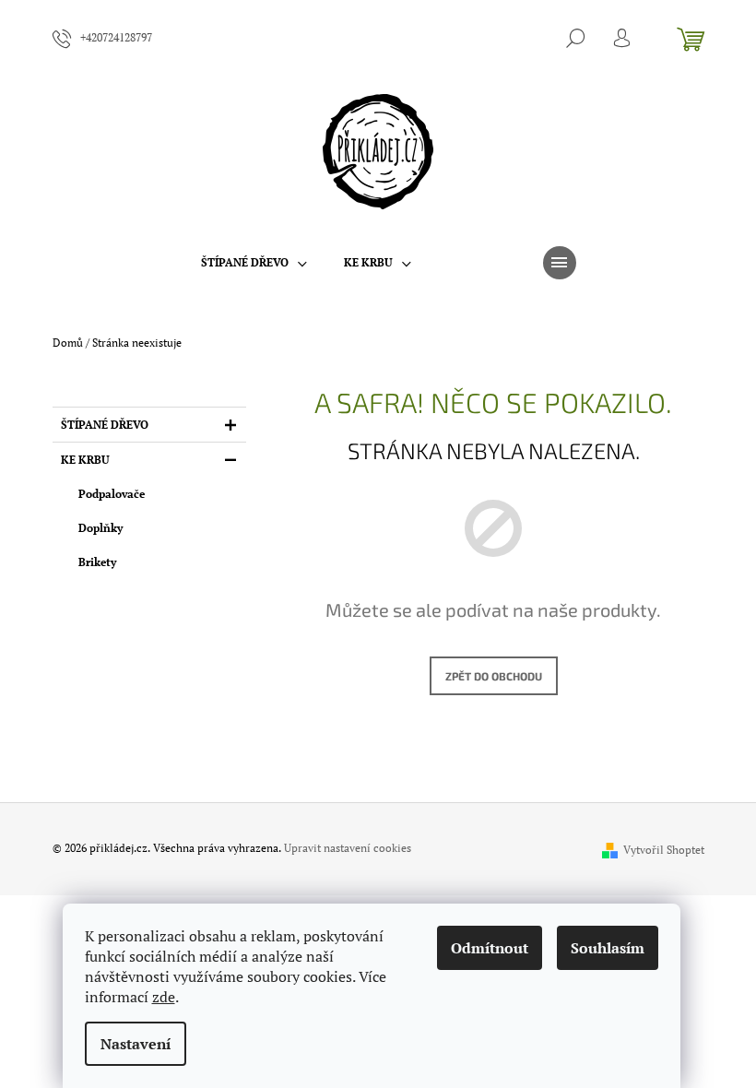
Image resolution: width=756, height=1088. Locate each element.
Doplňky (100, 528)
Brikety (97, 562)
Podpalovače (111, 494)
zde (163, 997)
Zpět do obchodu (493, 675)
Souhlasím (607, 948)
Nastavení (135, 1044)
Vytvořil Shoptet (663, 850)
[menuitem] (254, 262)
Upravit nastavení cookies (347, 848)
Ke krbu (85, 460)
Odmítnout (489, 948)
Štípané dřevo (104, 425)
